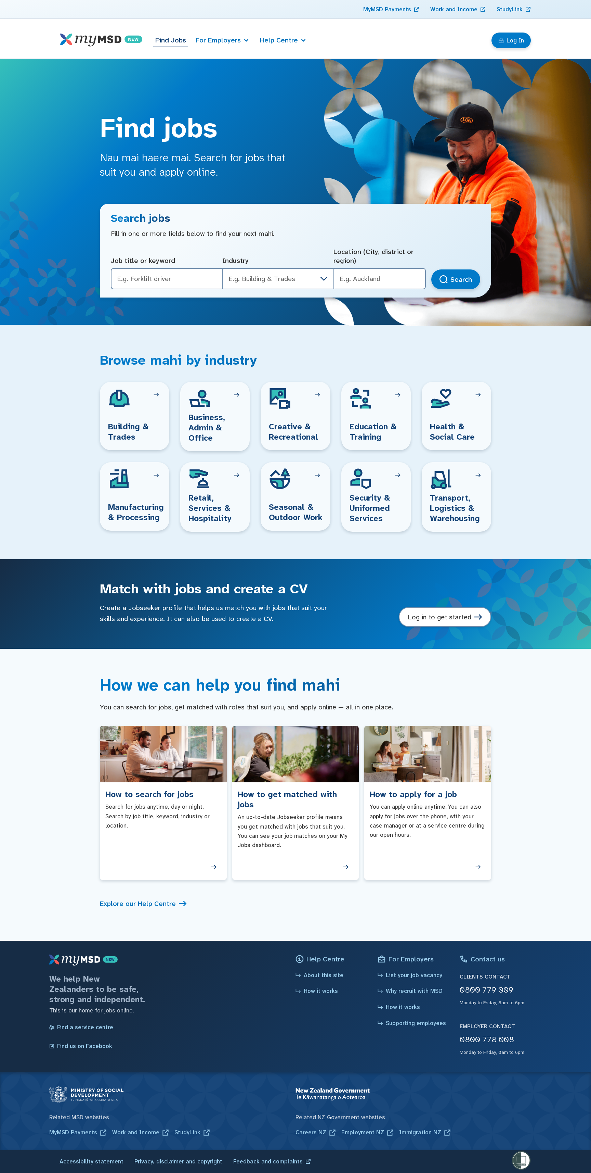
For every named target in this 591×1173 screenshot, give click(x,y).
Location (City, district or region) (373, 256)
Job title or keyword (143, 260)
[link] (391, 9)
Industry (235, 260)
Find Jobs (170, 40)
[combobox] (380, 278)
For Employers (218, 40)
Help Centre (279, 40)
